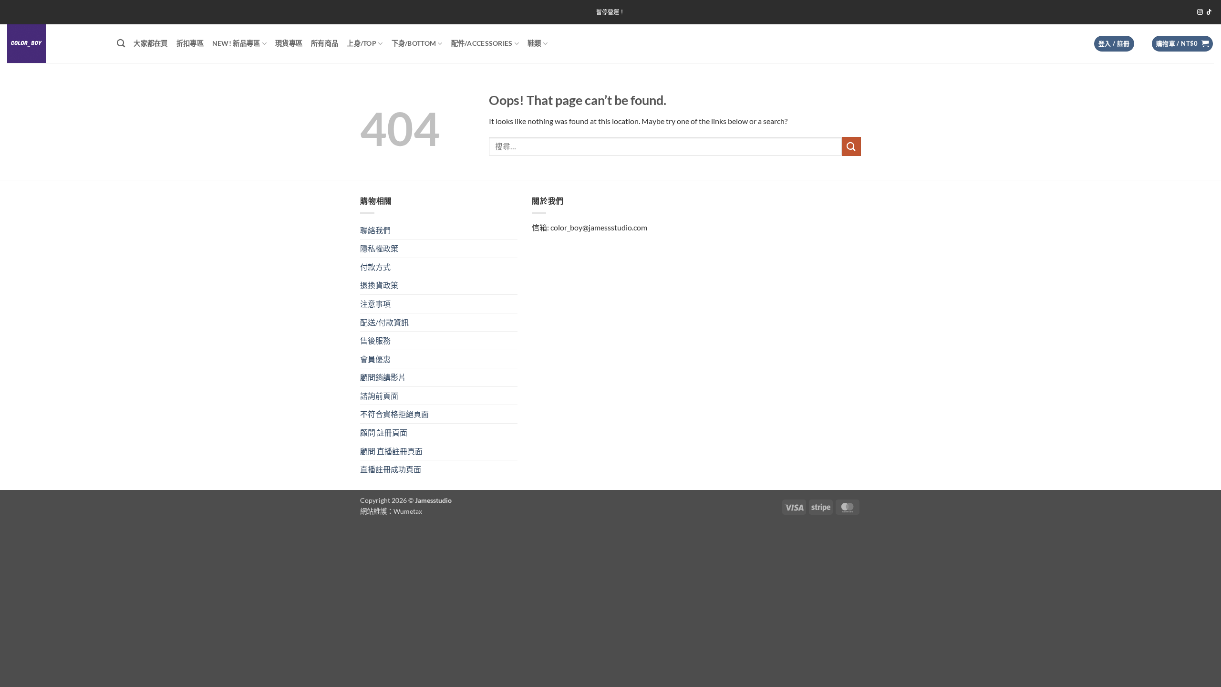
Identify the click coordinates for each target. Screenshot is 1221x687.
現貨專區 (288, 43)
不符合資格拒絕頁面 (394, 413)
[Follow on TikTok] (1209, 12)
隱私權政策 (379, 248)
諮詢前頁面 (379, 395)
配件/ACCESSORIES (482, 43)
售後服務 (375, 340)
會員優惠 (375, 359)
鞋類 (534, 43)
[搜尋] (121, 43)
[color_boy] (55, 43)
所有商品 (324, 43)
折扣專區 (190, 43)
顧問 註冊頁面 (383, 432)
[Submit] (851, 146)
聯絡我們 (375, 230)
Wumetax (407, 511)
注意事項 (375, 303)
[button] (1114, 44)
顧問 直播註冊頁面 (391, 451)
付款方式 (375, 266)
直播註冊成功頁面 (390, 469)
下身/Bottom (414, 43)
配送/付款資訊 (384, 322)
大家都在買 (150, 43)
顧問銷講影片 (383, 377)
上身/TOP (361, 43)
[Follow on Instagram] (1200, 12)
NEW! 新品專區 (236, 43)
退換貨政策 (379, 285)
